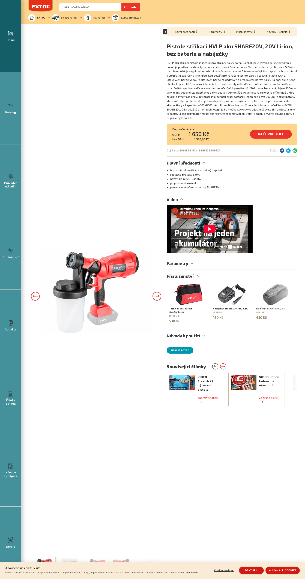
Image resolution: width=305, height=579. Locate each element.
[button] (35, 296)
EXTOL (41, 17)
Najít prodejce (271, 134)
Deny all (251, 570)
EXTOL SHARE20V (131, 17)
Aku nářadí (99, 17)
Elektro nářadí (69, 17)
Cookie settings (224, 570)
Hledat (133, 7)
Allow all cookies (282, 570)
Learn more (192, 572)
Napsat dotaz (180, 350)
